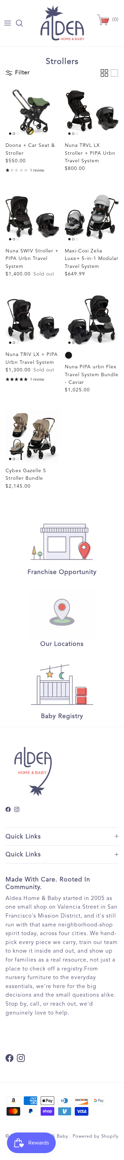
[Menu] (7, 23)
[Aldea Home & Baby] (62, 23)
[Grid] (104, 73)
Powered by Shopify (95, 1136)
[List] (114, 73)
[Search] (22, 23)
